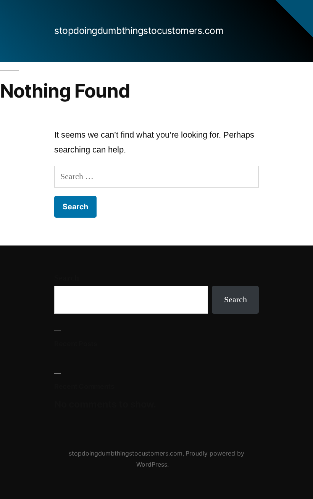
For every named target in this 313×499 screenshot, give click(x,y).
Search (66, 278)
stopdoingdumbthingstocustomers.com (138, 30)
